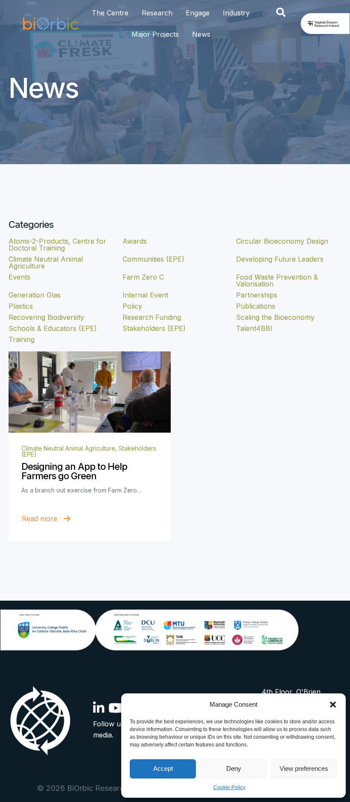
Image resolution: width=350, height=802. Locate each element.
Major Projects (155, 34)
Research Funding (151, 317)
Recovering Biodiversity (46, 317)
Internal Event (145, 295)
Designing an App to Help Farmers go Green (74, 471)
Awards (134, 241)
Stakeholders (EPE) (154, 328)
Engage (198, 13)
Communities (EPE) (153, 259)
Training (22, 339)
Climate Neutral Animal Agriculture (68, 448)
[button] (333, 704)
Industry (236, 13)
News (201, 34)
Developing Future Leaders (280, 259)
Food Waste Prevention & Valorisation (277, 280)
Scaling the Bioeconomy (275, 317)
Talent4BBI (254, 328)
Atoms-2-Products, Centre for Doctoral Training (57, 244)
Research (157, 13)
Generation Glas (35, 295)
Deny (233, 768)
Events (19, 277)
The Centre (110, 13)
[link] (90, 392)
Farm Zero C (143, 277)
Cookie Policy (229, 787)
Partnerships (256, 295)
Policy (132, 306)
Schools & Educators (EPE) (53, 328)
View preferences (304, 768)
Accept (163, 768)
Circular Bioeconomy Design (282, 241)
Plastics (21, 306)
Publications (255, 306)
